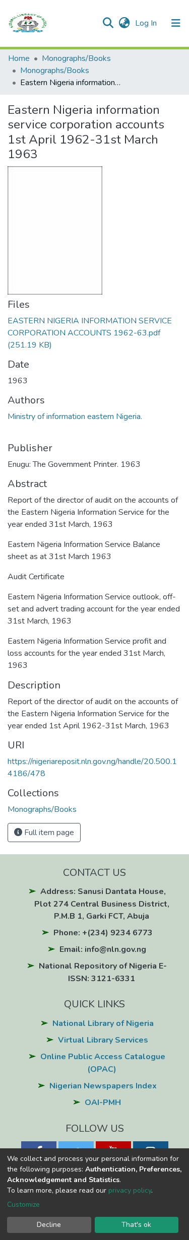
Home (19, 58)
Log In (147, 23)
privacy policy (129, 1190)
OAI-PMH (103, 1102)
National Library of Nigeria (103, 1023)
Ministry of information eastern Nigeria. (75, 416)
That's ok (136, 1224)
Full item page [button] (48, 832)
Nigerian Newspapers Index (103, 1085)
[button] (124, 23)
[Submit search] (107, 23)
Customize (23, 1204)
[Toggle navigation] (176, 23)
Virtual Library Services (103, 1040)
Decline (49, 1224)
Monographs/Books (76, 58)
